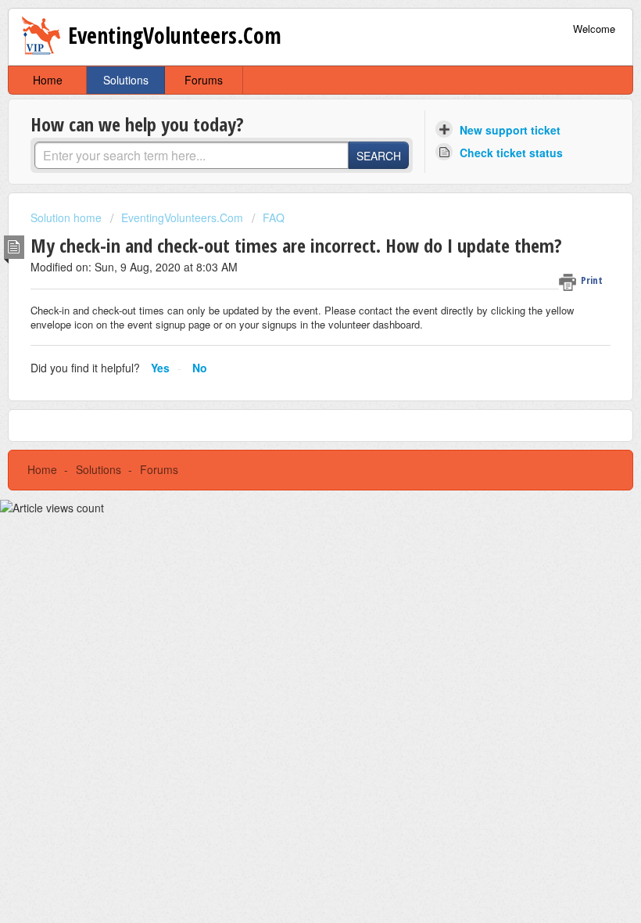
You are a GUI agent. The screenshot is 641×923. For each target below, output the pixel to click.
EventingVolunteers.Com (182, 217)
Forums (203, 80)
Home (48, 80)
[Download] (291, 452)
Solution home (67, 217)
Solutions (126, 80)
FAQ (274, 217)
